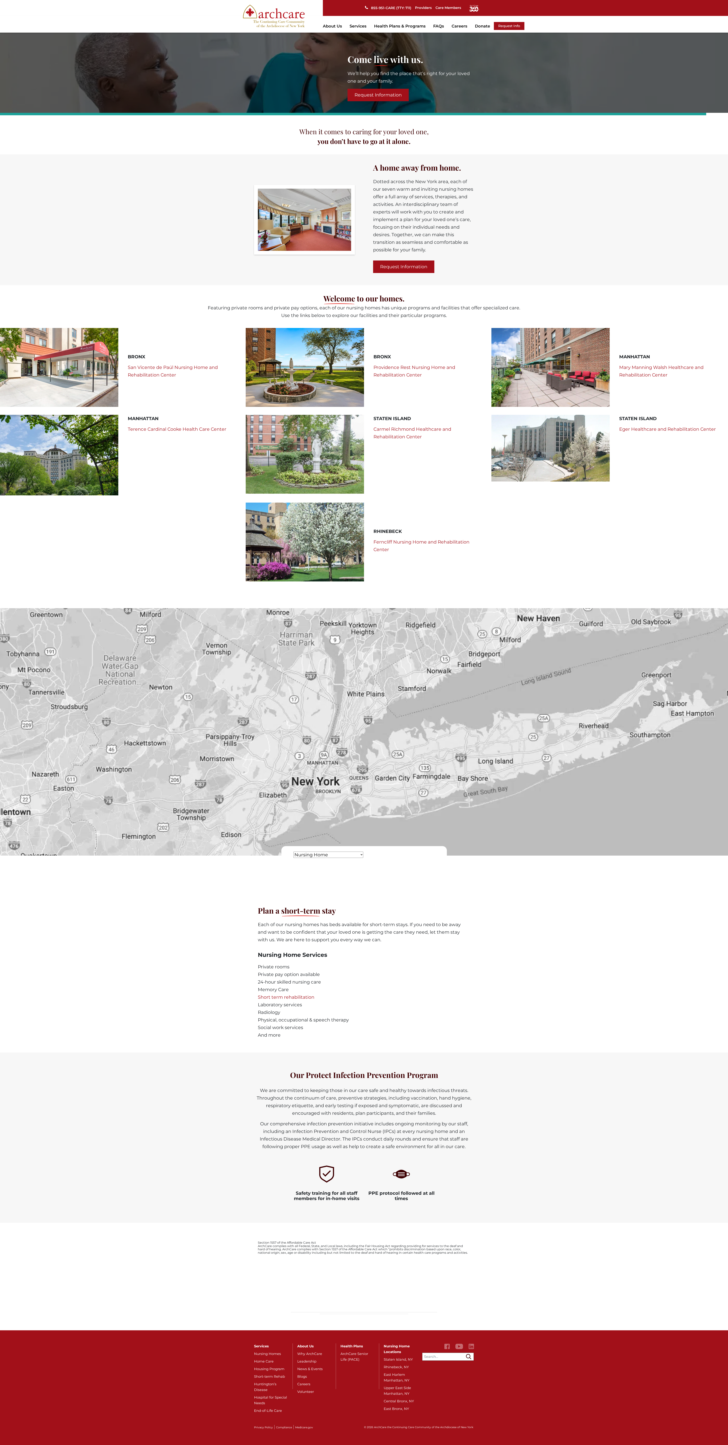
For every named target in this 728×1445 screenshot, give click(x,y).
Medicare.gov (304, 1427)
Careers (459, 26)
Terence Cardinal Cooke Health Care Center (177, 429)
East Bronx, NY (396, 1409)
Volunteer (305, 1392)
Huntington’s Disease (265, 1387)
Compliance (284, 1427)
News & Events (310, 1369)
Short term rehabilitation (286, 997)
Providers (423, 8)
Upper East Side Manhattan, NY (397, 1391)
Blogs (302, 1376)
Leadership (306, 1361)
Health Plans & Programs (400, 26)
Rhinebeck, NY (396, 1367)
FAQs (438, 26)
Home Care (264, 1361)
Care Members (448, 8)
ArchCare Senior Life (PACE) (354, 1357)
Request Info (509, 26)
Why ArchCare (309, 1354)
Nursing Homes (267, 1354)
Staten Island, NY (398, 1359)
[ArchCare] (274, 15)
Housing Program (269, 1369)
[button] (468, 1356)
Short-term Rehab (269, 1376)
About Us (332, 26)
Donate (482, 26)
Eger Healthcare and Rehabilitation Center (667, 429)
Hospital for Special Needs (270, 1400)
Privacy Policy (263, 1427)
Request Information (378, 95)
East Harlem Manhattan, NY (396, 1377)
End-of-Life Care (268, 1411)
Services (358, 26)
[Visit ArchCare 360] (474, 8)
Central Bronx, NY (399, 1401)
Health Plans (351, 1346)
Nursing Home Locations (397, 1349)
